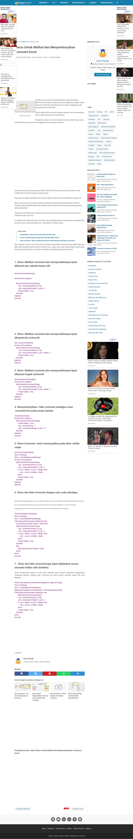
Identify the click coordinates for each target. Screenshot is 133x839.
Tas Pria (91, 304)
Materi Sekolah (78, 3)
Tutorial (91, 149)
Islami (112, 112)
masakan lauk (106, 156)
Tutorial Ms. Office (102, 149)
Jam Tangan (93, 308)
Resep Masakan (106, 3)
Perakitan (92, 130)
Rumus (98, 134)
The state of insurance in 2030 (107, 248)
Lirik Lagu (106, 119)
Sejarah (105, 134)
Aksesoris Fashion (95, 269)
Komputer (92, 119)
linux (98, 156)
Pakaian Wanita (94, 294)
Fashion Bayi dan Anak (96, 326)
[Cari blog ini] (117, 2)
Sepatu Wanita (93, 301)
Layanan (92, 3)
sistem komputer (109, 160)
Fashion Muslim (94, 287)
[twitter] (36, 674)
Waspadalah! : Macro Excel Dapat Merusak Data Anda (37, 234)
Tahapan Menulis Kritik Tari (106, 215)
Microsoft (43, 3)
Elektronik (92, 273)
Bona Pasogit (103, 61)
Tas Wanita (92, 290)
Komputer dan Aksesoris (97, 329)
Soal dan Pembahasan (96, 141)
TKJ (53, 3)
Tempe (99, 145)
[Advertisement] (66, 23)
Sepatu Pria (92, 280)
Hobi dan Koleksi (94, 319)
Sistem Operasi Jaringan (109, 138)
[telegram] (78, 674)
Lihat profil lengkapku (103, 74)
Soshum (108, 141)
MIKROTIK (92, 123)
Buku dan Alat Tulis (95, 333)
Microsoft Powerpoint (108, 127)
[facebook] (22, 674)
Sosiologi (91, 145)
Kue (99, 119)
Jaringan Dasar (94, 115)
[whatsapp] (64, 674)
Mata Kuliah (102, 123)
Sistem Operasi (93, 138)
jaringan (91, 156)
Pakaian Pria (93, 276)
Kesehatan (104, 115)
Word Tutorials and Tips (107, 153)
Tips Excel (107, 145)
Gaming (99, 112)
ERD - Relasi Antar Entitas (105, 185)
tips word (92, 164)
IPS (106, 112)
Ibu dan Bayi (93, 322)
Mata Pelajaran (93, 127)
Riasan (91, 134)
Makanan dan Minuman (97, 297)
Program (63, 3)
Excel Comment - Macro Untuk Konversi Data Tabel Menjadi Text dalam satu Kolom (47, 240)
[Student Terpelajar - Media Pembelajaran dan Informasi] (25, 2)
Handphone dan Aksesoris (98, 283)
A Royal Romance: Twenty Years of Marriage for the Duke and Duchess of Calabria (107, 238)
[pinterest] (50, 674)
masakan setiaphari (95, 160)
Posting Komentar (54, 57)
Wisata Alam (93, 153)
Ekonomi (91, 112)
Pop (99, 130)
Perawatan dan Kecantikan (98, 315)
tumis (99, 164)
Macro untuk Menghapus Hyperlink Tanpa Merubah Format (39, 237)
